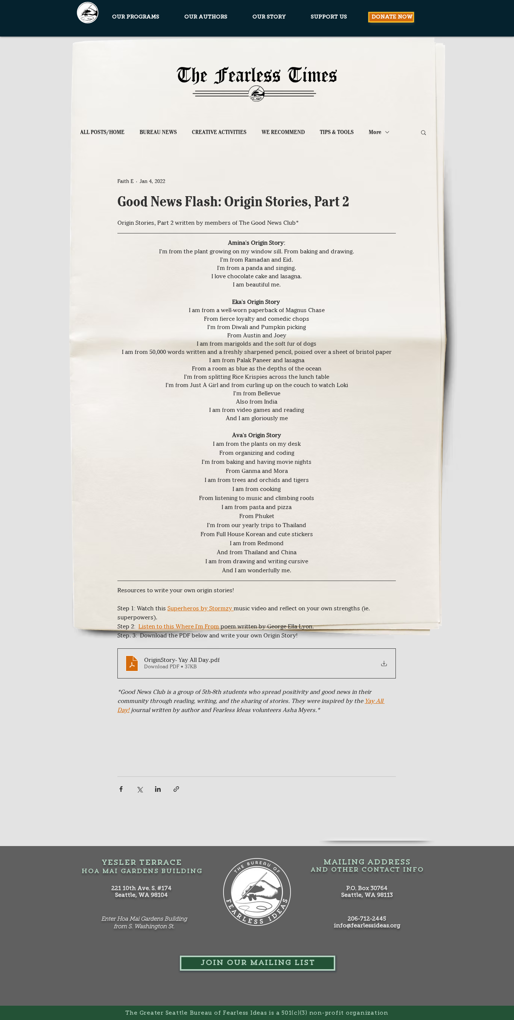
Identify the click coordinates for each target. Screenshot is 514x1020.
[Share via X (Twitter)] (139, 789)
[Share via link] (176, 789)
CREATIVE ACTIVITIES (219, 132)
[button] (423, 132)
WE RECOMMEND (283, 132)
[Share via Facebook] (121, 789)
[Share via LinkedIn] (157, 789)
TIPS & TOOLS (337, 132)
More (375, 132)
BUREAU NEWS (158, 132)
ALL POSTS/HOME (102, 132)
